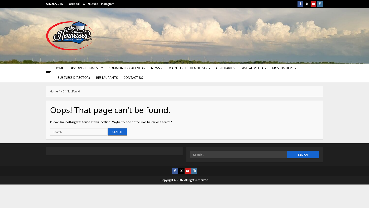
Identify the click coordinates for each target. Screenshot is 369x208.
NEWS (155, 68)
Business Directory (73, 77)
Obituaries (225, 68)
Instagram (107, 4)
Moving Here (282, 68)
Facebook (74, 4)
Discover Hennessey (86, 68)
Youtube (92, 4)
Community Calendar (127, 68)
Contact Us (133, 77)
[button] (48, 72)
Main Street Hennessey (188, 68)
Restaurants (107, 77)
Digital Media (251, 68)
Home (59, 68)
